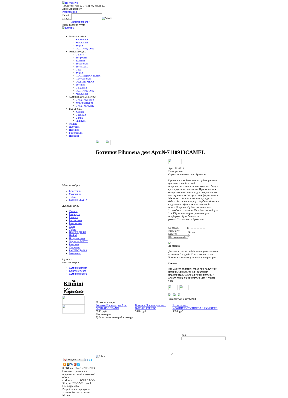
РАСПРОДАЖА (85, 48)
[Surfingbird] (78, 364)
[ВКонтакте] (87, 360)
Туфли (79, 45)
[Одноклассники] (64, 364)
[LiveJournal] (72, 364)
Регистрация (69, 11)
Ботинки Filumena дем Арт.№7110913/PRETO (150, 307)
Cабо (78, 69)
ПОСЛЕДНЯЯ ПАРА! (88, 75)
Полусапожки (84, 78)
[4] (201, 228)
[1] (192, 228)
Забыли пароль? (80, 21)
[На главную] (70, 2)
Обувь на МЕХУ (85, 81)
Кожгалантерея (84, 102)
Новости (74, 135)
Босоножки (82, 63)
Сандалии (81, 87)
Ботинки (81, 84)
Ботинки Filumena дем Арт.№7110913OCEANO (111, 307)
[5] (204, 228)
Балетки (80, 60)
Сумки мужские (85, 105)
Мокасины (82, 42)
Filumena (81, 120)
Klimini (80, 111)
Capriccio (81, 114)
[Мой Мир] (68, 364)
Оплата (73, 123)
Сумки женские (85, 99)
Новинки (74, 129)
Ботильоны (82, 66)
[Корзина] (68, 27)
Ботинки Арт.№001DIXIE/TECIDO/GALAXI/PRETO (195, 307)
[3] (198, 228)
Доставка (74, 126)
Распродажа (75, 132)
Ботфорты (81, 57)
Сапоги (80, 54)
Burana (79, 117)
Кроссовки (82, 39)
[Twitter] (90, 360)
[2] (195, 228)
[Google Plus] (75, 364)
